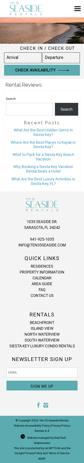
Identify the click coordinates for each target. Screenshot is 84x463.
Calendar (42, 278)
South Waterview (42, 340)
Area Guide (42, 284)
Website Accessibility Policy (32, 425)
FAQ (42, 289)
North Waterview (42, 334)
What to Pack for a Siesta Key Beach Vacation (43, 156)
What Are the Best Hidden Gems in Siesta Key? (43, 132)
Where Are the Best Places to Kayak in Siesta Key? (43, 144)
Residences (42, 266)
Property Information (42, 272)
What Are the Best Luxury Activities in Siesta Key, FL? (43, 181)
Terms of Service (58, 453)
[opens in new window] (38, 405)
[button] (77, 8)
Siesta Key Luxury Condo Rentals (42, 346)
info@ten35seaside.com (42, 245)
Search (11, 99)
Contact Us (42, 295)
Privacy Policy (60, 425)
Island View (42, 328)
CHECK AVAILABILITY (36, 70)
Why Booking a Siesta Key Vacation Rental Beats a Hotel (43, 168)
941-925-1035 (42, 239)
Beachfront (42, 322)
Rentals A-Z (42, 430)
